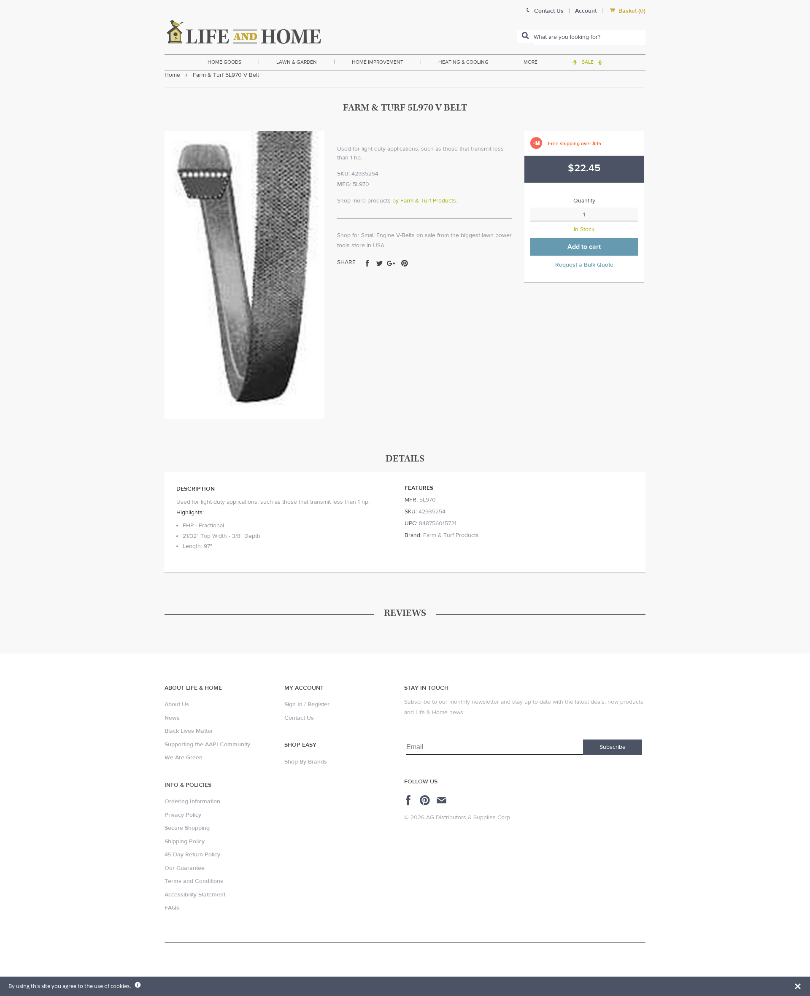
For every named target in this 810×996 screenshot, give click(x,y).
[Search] (525, 36)
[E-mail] (442, 800)
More (530, 62)
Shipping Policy (185, 841)
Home (172, 75)
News (172, 718)
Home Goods (224, 62)
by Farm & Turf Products (424, 201)
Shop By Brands (305, 762)
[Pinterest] (426, 800)
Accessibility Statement (195, 895)
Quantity (584, 201)
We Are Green (183, 757)
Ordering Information (192, 801)
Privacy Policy (183, 815)
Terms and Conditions (194, 881)
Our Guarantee (185, 868)
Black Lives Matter (189, 731)
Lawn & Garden (296, 62)
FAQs (172, 908)
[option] (244, 275)
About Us (177, 704)
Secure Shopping (187, 828)
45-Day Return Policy (192, 854)
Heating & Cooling (463, 62)
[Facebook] (409, 800)
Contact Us (299, 718)
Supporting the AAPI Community (207, 744)
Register (318, 704)
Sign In (293, 704)
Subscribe (612, 747)
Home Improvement (377, 62)
